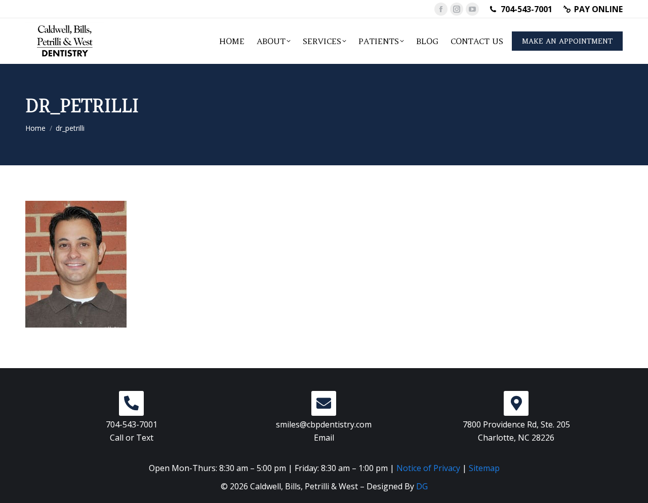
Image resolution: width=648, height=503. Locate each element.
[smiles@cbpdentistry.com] (323, 403)
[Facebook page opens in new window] (441, 9)
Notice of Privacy (428, 468)
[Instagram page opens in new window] (456, 9)
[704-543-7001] (131, 403)
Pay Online (598, 9)
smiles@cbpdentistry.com (324, 424)
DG (422, 486)
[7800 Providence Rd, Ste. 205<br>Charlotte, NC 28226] (516, 403)
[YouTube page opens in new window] (472, 9)
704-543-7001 (526, 9)
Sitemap (484, 468)
